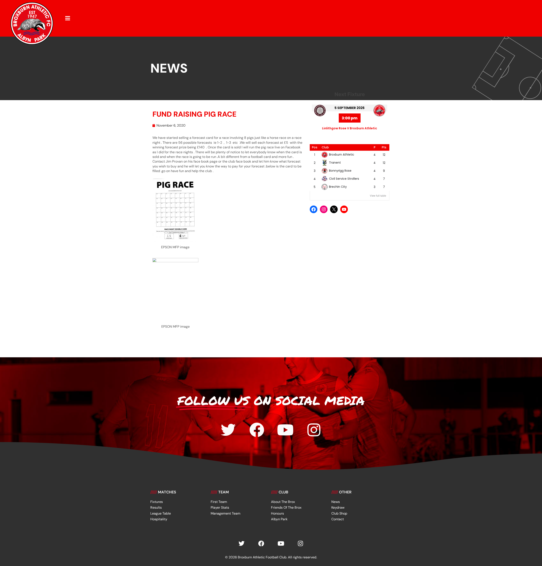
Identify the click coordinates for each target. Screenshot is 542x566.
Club (325, 147)
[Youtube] (285, 429)
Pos (314, 147)
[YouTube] (344, 209)
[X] (334, 209)
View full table (378, 195)
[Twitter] (228, 429)
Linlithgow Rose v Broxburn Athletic (349, 128)
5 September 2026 (350, 108)
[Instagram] (324, 209)
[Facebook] (313, 209)
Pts (384, 147)
